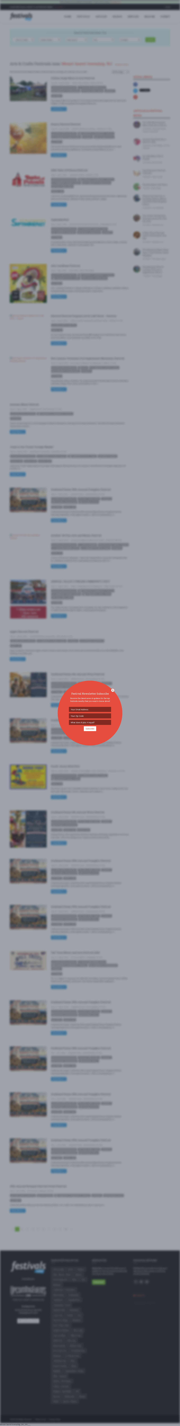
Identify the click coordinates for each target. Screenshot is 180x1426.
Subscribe (90, 728)
